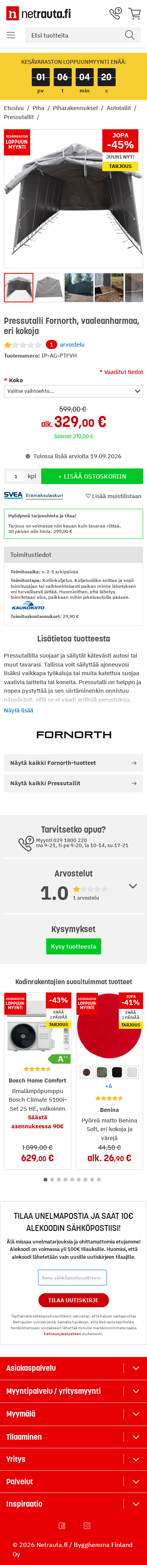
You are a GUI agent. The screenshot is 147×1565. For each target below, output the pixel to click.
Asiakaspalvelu (31, 1368)
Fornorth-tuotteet (53, 762)
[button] (11, 35)
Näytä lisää (18, 710)
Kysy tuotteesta (73, 946)
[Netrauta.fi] (38, 13)
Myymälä (20, 1414)
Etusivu (14, 108)
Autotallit (119, 108)
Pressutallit (19, 117)
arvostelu (67, 344)
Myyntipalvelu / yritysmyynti (53, 1391)
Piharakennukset (76, 108)
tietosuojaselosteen (62, 1333)
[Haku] (130, 35)
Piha (39, 108)
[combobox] (83, 35)
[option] (86, 1072)
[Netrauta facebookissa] (63, 1526)
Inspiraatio (24, 1504)
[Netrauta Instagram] (88, 1526)
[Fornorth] (73, 735)
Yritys (15, 1459)
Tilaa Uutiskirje (73, 1300)
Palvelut (19, 1481)
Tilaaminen (24, 1437)
